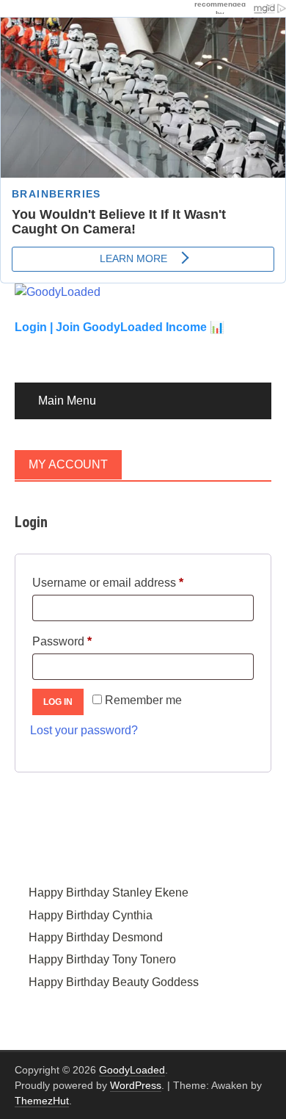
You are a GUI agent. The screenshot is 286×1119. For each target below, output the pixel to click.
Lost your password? (84, 730)
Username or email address (131, 582)
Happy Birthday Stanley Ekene (108, 892)
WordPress (135, 1085)
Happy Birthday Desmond (96, 937)
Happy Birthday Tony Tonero (102, 959)
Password (85, 641)
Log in (58, 702)
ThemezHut (42, 1101)
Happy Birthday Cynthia (91, 915)
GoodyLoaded (132, 1070)
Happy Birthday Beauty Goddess (114, 982)
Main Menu (67, 400)
